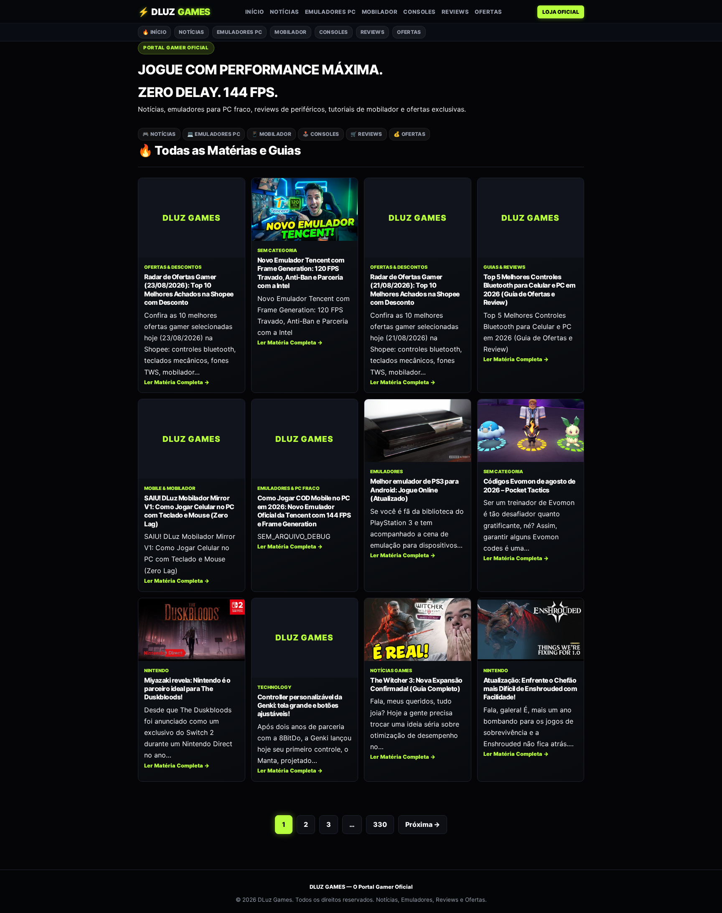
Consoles (419, 11)
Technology (274, 687)
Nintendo (156, 670)
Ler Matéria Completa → (176, 382)
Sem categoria (277, 250)
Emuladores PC (330, 11)
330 (380, 824)
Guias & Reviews (504, 267)
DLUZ (174, 11)
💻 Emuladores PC (213, 134)
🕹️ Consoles (321, 134)
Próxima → (422, 824)
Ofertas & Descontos (172, 267)
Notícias (284, 11)
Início (254, 11)
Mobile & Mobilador (169, 488)
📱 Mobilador (271, 134)
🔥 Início (154, 32)
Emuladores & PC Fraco (288, 488)
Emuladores (386, 471)
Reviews (455, 11)
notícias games (391, 670)
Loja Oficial (560, 12)
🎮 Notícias (159, 134)
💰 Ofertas (409, 134)
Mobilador (380, 11)
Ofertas (488, 11)
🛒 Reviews (366, 134)
